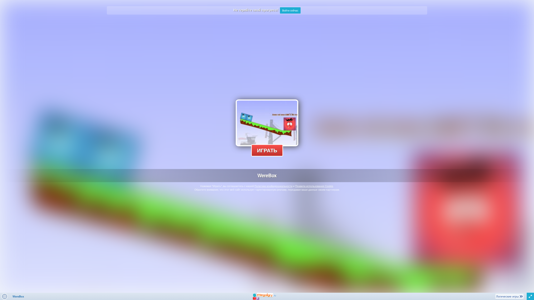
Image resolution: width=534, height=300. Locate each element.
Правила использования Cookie (314, 186)
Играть (267, 150)
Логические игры (508, 296)
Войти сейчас (290, 10)
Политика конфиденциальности (273, 186)
